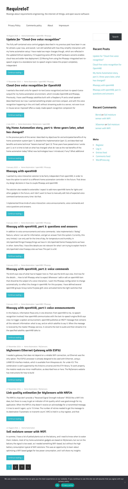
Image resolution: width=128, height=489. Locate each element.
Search (115, 36)
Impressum (64, 25)
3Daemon (100, 124)
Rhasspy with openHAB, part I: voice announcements (40, 308)
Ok (57, 485)
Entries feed (101, 152)
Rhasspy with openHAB (21, 171)
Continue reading (14, 72)
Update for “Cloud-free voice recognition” (33, 39)
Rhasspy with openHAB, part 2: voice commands (37, 269)
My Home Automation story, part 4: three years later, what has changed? (106, 76)
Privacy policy (67, 485)
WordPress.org (102, 160)
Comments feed (103, 156)
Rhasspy (48, 35)
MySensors (37, 124)
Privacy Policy (14, 25)
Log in (98, 148)
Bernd (98, 114)
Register (100, 145)
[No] (125, 482)
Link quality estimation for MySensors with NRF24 (39, 392)
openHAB (39, 35)
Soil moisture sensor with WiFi (26, 431)
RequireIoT (17, 8)
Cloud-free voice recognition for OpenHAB (33, 85)
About (50, 25)
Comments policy (34, 25)
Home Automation (28, 35)
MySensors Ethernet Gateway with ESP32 (33, 350)
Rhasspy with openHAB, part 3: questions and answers (41, 226)
